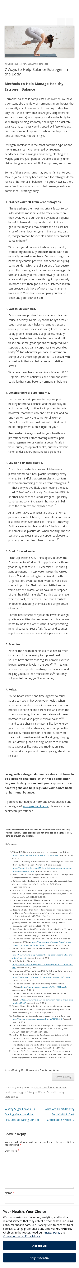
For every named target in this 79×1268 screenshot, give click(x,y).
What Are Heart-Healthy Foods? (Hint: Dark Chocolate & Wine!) (59, 1114)
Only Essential (39, 1258)
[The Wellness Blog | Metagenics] (31, 11)
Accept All (39, 1246)
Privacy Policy (52, 1232)
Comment (12, 1150)
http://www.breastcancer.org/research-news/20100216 (37, 1019)
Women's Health (38, 64)
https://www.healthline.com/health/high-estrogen (35, 855)
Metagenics (11, 1096)
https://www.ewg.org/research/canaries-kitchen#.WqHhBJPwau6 (41, 977)
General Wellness (15, 64)
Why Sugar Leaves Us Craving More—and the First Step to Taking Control (22, 1114)
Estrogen (32, 1092)
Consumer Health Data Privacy (21, 1236)
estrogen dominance (35, 806)
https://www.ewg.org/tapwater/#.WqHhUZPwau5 (43, 987)
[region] (39, 1237)
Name (10, 1193)
